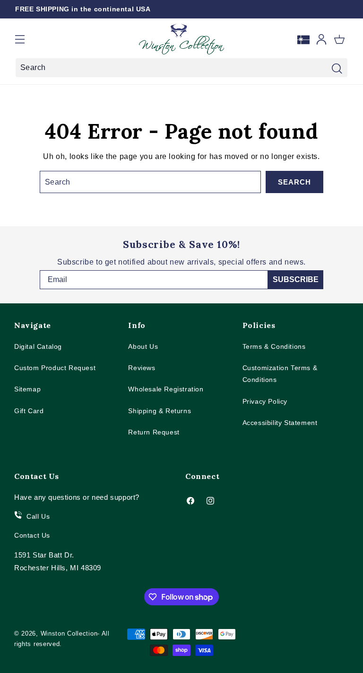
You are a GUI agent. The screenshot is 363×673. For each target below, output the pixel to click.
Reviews (141, 368)
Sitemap (27, 389)
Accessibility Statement (280, 422)
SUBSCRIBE (296, 279)
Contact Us (32, 535)
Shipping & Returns (159, 411)
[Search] (337, 68)
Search (294, 182)
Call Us (38, 516)
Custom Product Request (54, 368)
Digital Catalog (38, 346)
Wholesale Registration (165, 389)
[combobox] (181, 67)
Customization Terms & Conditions (280, 373)
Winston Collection (69, 633)
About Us (143, 346)
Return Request (153, 432)
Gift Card (28, 411)
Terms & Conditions (274, 346)
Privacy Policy (264, 401)
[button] (19, 39)
